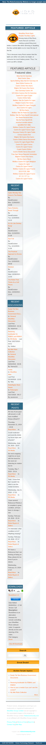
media (10, 369)
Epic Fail (11, 238)
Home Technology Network (25, 743)
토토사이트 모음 (24, 171)
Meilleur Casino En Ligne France (24, 127)
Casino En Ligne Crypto (24, 95)
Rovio (11, 639)
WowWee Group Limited (15, 711)
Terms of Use (22, 722)
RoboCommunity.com (31, 716)
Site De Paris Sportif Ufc (24, 120)
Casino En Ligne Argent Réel (24, 142)
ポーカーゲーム (24, 176)
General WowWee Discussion (12, 318)
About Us (31, 722)
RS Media (13, 339)
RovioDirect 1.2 (14, 595)
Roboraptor (14, 390)
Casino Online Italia (24, 98)
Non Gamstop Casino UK (24, 90)
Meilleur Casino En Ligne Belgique (24, 161)
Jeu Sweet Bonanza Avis (24, 117)
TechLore (39, 743)
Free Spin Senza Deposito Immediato (24, 154)
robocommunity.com (27, 731)
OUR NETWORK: (8, 743)
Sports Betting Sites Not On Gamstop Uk (24, 81)
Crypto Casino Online (24, 149)
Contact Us (10, 724)
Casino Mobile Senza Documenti (24, 152)
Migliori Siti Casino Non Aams (24, 88)
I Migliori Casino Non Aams (24, 103)
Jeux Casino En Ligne (24, 108)
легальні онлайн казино (24, 122)
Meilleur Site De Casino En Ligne (24, 100)
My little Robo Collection (18, 692)
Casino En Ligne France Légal (24, 130)
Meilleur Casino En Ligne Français (24, 105)
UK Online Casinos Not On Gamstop (24, 93)
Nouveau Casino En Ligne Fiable (24, 132)
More (36, 695)
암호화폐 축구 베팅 (24, 125)
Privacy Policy (11, 722)
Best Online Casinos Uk (24, 83)
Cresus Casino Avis (24, 134)
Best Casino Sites (24, 78)
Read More (12, 429)
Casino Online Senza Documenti (24, 139)
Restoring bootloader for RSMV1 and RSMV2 (15, 334)
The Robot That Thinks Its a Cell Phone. (13, 282)
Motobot (11, 267)
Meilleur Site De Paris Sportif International (24, 115)
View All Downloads (15, 644)
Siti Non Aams (24, 110)
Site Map (19, 724)
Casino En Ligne (24, 164)
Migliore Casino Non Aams (24, 156)
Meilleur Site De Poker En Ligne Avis (24, 112)
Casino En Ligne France (24, 144)
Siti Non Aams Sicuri (24, 159)
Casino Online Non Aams (24, 86)
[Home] (23, 15)
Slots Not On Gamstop (24, 76)
